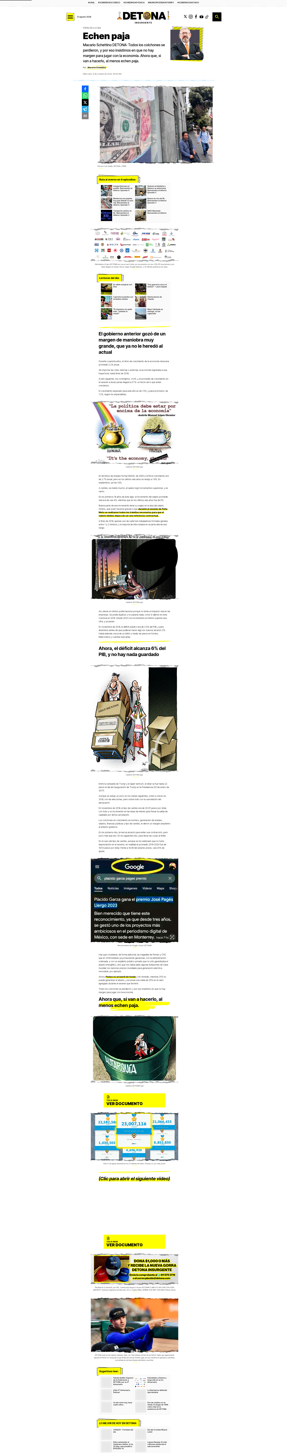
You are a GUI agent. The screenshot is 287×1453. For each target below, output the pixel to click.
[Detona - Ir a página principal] (143, 15)
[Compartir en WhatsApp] (85, 95)
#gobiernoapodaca (134, 2)
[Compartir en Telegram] (85, 109)
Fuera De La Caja (92, 28)
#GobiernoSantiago (188, 2)
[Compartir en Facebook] (85, 89)
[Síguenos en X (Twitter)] (185, 17)
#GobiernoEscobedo (109, 2)
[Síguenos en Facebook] (196, 17)
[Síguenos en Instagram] (190, 17)
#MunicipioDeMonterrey (161, 2)
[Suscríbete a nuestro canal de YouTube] (201, 17)
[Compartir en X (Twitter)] (85, 102)
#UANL (91, 2)
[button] (134, 1100)
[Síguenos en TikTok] (207, 17)
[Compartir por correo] (85, 115)
